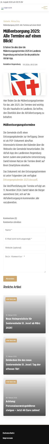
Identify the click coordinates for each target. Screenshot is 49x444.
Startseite (6, 21)
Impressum (8, 438)
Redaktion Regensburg (12, 64)
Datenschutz (8, 433)
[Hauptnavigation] (44, 7)
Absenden (10, 279)
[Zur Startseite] (6, 7)
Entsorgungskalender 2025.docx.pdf (20, 179)
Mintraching (15, 21)
